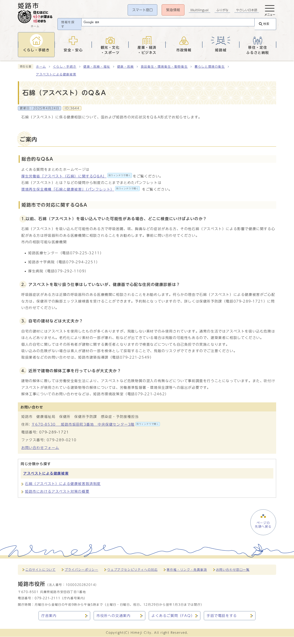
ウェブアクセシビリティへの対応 (132, 569)
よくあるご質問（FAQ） (173, 615)
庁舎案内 (48, 615)
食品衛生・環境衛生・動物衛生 (164, 66)
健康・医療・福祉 (96, 66)
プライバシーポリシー (81, 569)
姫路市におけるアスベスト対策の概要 (57, 491)
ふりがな (222, 10)
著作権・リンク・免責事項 (187, 569)
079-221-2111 (47, 598)
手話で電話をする (222, 615)
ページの (263, 524)
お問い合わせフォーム (40, 447)
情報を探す (67, 24)
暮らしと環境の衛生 (210, 66)
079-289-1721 (54, 432)
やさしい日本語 (246, 10)
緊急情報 (173, 10)
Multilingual (199, 10)
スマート (142, 10)
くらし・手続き (64, 66)
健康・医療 (125, 66)
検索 (266, 23)
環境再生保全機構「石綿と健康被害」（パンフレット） (80, 189)
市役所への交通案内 (113, 615)
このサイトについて (40, 569)
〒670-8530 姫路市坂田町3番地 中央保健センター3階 (95, 424)
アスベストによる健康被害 (56, 74)
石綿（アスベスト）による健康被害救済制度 (63, 483)
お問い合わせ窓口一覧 (233, 569)
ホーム (41, 66)
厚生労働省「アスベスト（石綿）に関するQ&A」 (76, 176)
